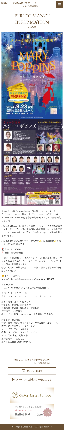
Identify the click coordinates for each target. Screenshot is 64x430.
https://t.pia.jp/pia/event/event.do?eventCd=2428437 (27, 279)
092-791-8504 (34, 370)
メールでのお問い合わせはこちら (34, 379)
